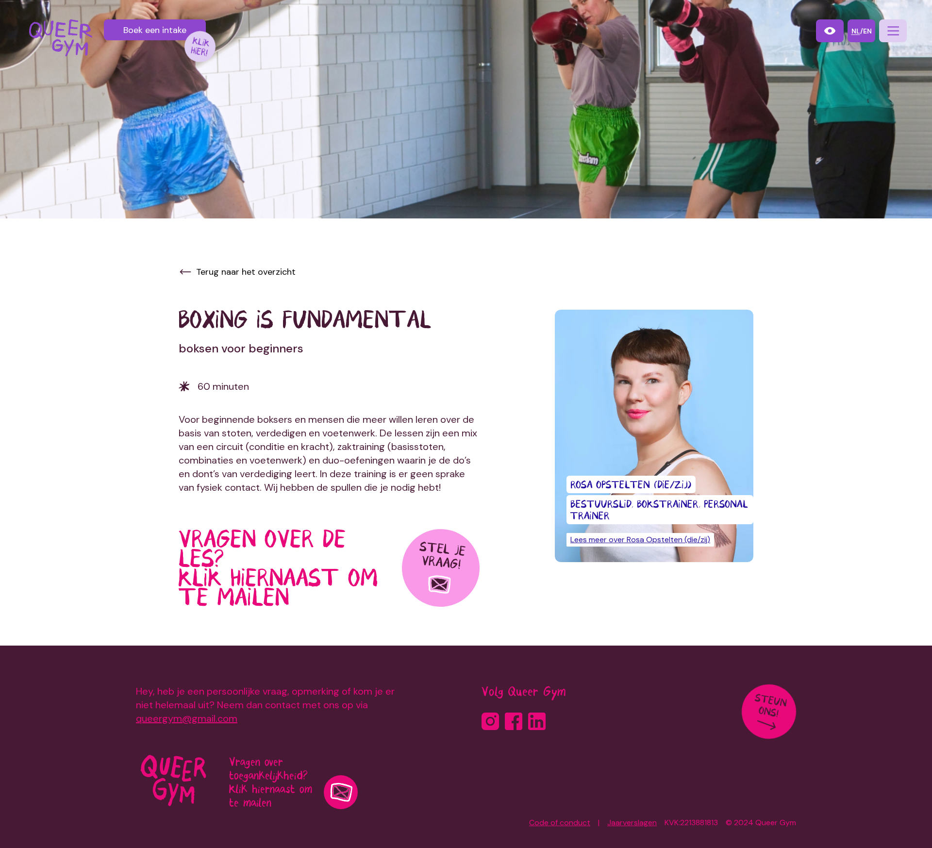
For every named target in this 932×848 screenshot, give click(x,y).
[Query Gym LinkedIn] (537, 721)
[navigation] (893, 30)
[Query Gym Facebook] (513, 721)
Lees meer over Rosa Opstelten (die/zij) (640, 539)
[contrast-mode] (830, 30)
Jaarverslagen (632, 822)
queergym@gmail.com (186, 718)
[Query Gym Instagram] (490, 721)
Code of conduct (559, 822)
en (867, 31)
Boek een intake (154, 30)
